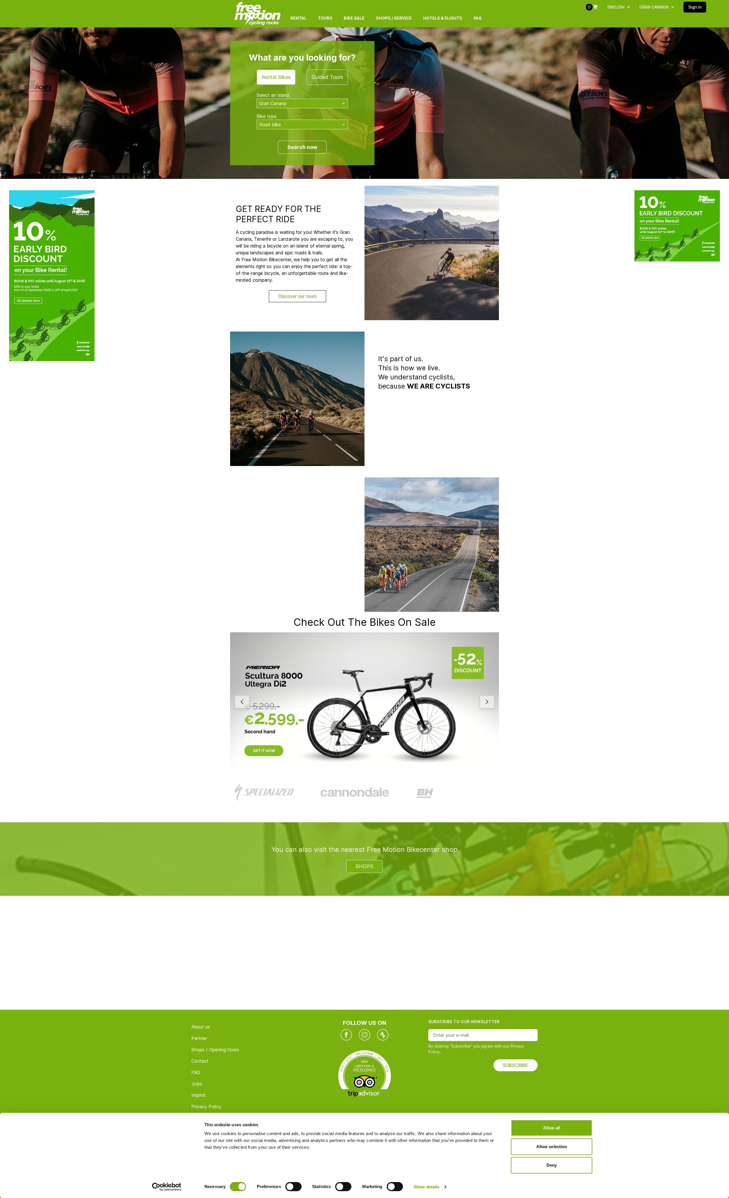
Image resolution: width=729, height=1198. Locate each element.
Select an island (273, 95)
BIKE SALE (354, 18)
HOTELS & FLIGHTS (442, 18)
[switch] (293, 1186)
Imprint (198, 1095)
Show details (426, 1186)
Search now (302, 147)
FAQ (478, 18)
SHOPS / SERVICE (394, 18)
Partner (199, 1038)
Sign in (694, 7)
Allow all (551, 1127)
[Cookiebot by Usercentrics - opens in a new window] (167, 1187)
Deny (551, 1165)
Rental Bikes (276, 77)
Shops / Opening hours (215, 1049)
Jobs (196, 1084)
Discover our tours (297, 296)
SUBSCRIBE (515, 1065)
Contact (199, 1061)
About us (200, 1027)
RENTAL (298, 18)
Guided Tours (327, 77)
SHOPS (364, 866)
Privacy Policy (206, 1106)
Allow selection (551, 1146)
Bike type (267, 116)
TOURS (325, 18)
